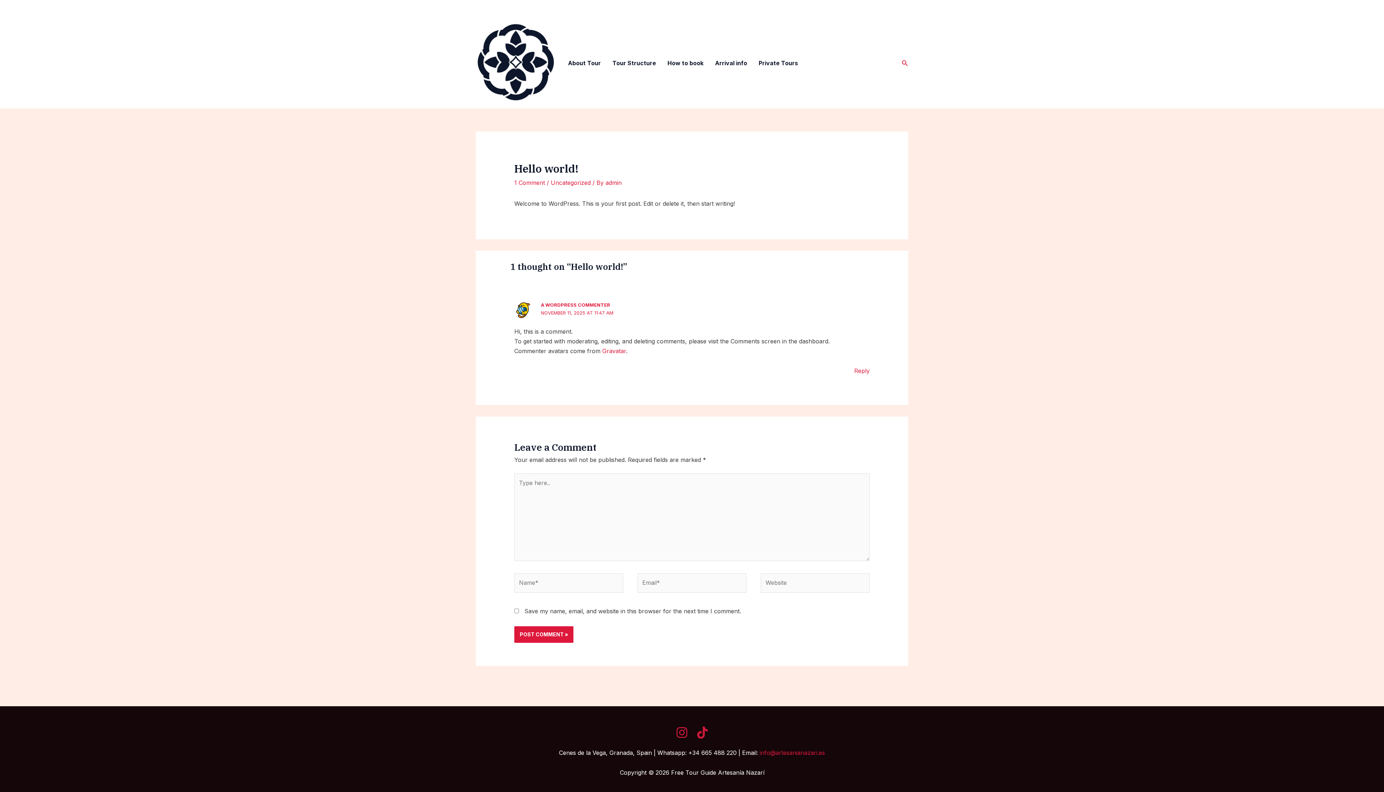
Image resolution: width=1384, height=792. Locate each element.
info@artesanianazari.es (792, 752)
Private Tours (778, 63)
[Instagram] (682, 732)
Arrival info (731, 63)
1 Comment (529, 182)
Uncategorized (571, 182)
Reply (862, 370)
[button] (905, 63)
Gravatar (614, 351)
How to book (685, 63)
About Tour (584, 63)
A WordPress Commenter (575, 305)
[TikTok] (702, 732)
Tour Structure (634, 63)
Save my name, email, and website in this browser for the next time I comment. (632, 611)
